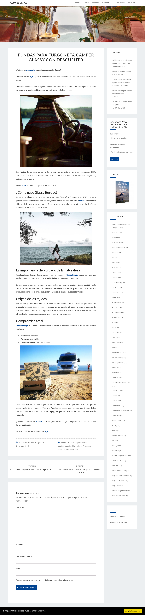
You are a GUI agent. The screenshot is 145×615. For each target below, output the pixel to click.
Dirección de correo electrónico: (117, 146)
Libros (114, 337)
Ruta (114, 425)
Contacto (131, 3)
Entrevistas (116, 312)
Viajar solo (116, 485)
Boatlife (115, 267)
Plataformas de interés (121, 382)
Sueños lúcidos (117, 435)
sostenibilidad (72, 449)
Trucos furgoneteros (120, 455)
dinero (114, 297)
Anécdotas (116, 242)
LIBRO (87, 3)
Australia (115, 252)
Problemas (116, 405)
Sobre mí (78, 3)
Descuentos (120, 3)
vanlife (81, 200)
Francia (115, 322)
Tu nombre (114, 134)
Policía (114, 395)
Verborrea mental (119, 470)
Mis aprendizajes (118, 357)
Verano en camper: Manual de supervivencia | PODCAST (122, 93)
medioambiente (64, 446)
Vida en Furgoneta (119, 490)
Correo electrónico (24, 556)
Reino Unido (116, 420)
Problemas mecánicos (120, 410)
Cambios (115, 272)
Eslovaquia (116, 317)
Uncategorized (22, 446)
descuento (30, 70)
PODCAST (95, 3)
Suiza (114, 440)
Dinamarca (116, 292)
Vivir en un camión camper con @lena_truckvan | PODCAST (80, 469)
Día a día (115, 287)
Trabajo (115, 445)
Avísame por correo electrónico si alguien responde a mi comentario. (47, 580)
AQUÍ (32, 76)
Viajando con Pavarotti (120, 475)
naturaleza (77, 446)
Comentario (22, 507)
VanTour (115, 465)
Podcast (115, 390)
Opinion (115, 377)
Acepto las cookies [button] (132, 611)
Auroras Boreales (118, 247)
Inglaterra (116, 332)
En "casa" (115, 307)
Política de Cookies (117, 516)
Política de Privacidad (118, 522)
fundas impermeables (77, 442)
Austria (114, 257)
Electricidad (116, 302)
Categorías (106, 3)
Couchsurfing (117, 282)
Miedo (114, 347)
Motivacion (116, 367)
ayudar (114, 262)
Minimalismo (24, 442)
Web (18, 568)
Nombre (19, 544)
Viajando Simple (18, 2)
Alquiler (115, 237)
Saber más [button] (42, 611)
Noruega (115, 372)
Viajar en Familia (118, 480)
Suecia (114, 430)
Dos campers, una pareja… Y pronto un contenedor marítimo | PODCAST (122, 82)
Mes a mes (116, 342)
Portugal (115, 400)
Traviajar (115, 450)
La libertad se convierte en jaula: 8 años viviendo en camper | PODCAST (122, 63)
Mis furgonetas (38, 442)
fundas (64, 442)
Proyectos (116, 415)
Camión (115, 277)
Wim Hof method (118, 495)
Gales (114, 327)
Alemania (115, 232)
